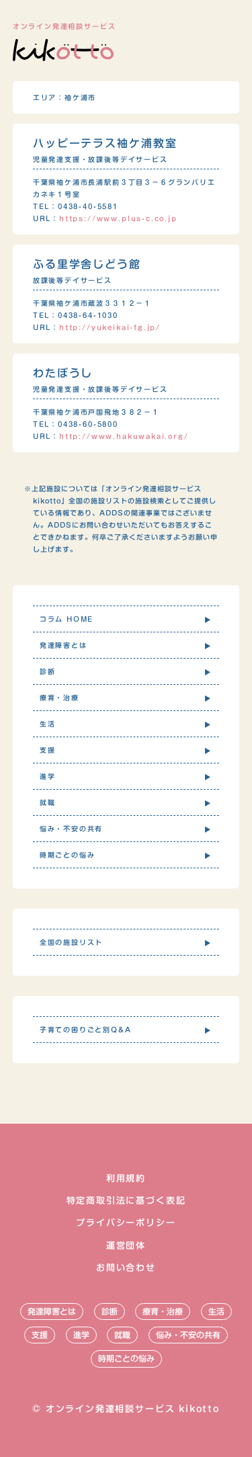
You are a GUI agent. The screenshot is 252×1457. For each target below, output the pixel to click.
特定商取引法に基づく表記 (126, 1200)
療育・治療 (162, 1311)
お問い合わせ (126, 1267)
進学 (81, 1335)
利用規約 (126, 1178)
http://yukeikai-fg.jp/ (110, 327)
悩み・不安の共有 (188, 1335)
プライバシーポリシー (125, 1222)
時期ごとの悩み (126, 1358)
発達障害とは (52, 1311)
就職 (122, 1335)
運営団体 (126, 1245)
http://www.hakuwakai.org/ (124, 436)
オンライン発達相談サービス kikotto (133, 1409)
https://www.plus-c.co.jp (118, 218)
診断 (109, 1311)
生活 (216, 1311)
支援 (40, 1335)
